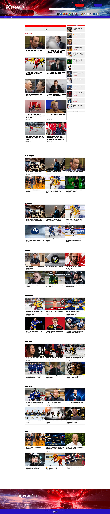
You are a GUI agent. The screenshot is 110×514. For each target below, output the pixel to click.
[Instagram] (53, 491)
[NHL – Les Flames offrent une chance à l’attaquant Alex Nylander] (69, 87)
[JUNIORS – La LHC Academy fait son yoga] (75, 459)
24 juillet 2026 (28, 469)
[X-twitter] (57, 491)
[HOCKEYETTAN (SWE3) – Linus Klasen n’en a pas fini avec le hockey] (69, 74)
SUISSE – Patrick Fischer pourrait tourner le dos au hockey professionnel (56, 72)
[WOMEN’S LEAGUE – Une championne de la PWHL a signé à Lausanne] (35, 350)
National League (10, 17)
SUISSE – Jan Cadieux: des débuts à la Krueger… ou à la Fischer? (34, 94)
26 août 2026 (75, 37)
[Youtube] (61, 491)
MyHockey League (28, 17)
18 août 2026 (68, 287)
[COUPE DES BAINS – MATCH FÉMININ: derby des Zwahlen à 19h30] (55, 368)
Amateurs (33, 17)
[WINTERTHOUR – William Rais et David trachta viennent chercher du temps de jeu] (75, 323)
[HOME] (3, 17)
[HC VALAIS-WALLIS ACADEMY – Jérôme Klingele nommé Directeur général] (75, 439)
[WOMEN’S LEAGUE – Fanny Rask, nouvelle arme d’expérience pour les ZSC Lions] (75, 368)
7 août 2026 (68, 315)
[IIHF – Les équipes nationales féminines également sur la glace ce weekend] (35, 368)
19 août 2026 (68, 378)
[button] (46, 29)
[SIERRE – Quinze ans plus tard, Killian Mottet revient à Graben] (35, 259)
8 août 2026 (48, 314)
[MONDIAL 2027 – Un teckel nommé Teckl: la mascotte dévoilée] (69, 67)
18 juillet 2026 (48, 405)
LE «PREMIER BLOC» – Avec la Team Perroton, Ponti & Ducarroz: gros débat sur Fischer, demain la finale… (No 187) (55, 138)
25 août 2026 (28, 241)
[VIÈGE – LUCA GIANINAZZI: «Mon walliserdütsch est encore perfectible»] (75, 277)
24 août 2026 (48, 360)
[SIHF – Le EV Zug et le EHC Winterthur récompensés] (69, 48)
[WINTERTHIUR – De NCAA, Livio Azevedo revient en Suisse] (55, 304)
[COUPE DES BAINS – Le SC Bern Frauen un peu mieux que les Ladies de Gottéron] (75, 350)
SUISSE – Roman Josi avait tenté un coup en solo (56, 115)
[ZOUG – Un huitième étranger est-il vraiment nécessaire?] (55, 231)
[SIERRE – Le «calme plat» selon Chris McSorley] (35, 277)
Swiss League (16, 17)
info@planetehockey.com (27, 505)
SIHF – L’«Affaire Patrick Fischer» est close (34, 51)
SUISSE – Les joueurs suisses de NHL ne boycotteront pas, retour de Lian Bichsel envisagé (35, 138)
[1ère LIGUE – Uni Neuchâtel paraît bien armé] (75, 394)
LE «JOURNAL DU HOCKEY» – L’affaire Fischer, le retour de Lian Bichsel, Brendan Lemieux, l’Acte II (35, 116)
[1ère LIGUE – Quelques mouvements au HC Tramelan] (55, 413)
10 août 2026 (28, 315)
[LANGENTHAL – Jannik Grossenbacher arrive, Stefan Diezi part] (55, 323)
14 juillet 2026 (68, 423)
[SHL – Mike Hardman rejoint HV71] (69, 106)
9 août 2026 (28, 405)
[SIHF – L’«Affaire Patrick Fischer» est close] (69, 42)
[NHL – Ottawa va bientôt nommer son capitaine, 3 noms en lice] (69, 94)
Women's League (22, 17)
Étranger (45, 17)
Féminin (41, 17)
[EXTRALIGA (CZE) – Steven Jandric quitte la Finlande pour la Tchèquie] (69, 61)
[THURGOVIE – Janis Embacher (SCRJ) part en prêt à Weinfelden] (55, 277)
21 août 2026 (28, 287)
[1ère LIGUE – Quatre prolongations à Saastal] (35, 413)
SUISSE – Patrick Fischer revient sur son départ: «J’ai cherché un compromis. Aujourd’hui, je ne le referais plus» (56, 52)
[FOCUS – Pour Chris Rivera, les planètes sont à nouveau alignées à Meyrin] (75, 413)
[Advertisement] (75, 118)
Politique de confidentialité (27, 506)
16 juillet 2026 (28, 422)
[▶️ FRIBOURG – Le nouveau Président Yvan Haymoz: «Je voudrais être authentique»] (69, 35)
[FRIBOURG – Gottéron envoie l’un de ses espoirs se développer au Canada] (35, 459)
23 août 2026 (68, 360)
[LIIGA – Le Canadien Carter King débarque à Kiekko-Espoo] (69, 100)
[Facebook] (48, 491)
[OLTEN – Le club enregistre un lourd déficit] (55, 259)
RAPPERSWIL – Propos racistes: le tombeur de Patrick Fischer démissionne (56, 94)
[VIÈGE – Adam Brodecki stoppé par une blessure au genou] (75, 259)
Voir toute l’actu (75, 111)
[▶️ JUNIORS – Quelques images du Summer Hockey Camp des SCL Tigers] (55, 459)
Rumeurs (5, 17)
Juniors (38, 17)
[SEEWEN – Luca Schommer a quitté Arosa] (35, 323)
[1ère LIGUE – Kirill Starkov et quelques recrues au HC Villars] (55, 394)
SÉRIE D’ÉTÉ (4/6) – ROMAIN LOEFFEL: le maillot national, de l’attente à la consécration (34, 73)
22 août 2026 (68, 269)
